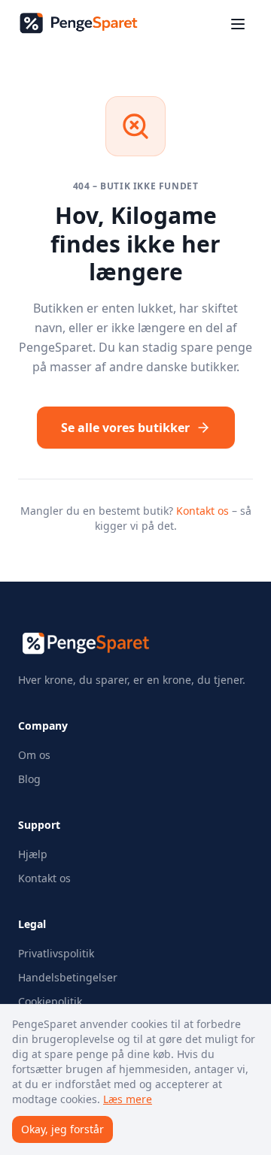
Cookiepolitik (50, 1001)
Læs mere (127, 1099)
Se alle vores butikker (125, 427)
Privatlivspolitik (56, 953)
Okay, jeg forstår (62, 1129)
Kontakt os (202, 510)
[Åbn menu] (238, 24)
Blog (29, 779)
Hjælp (32, 854)
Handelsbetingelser (67, 977)
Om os (34, 755)
